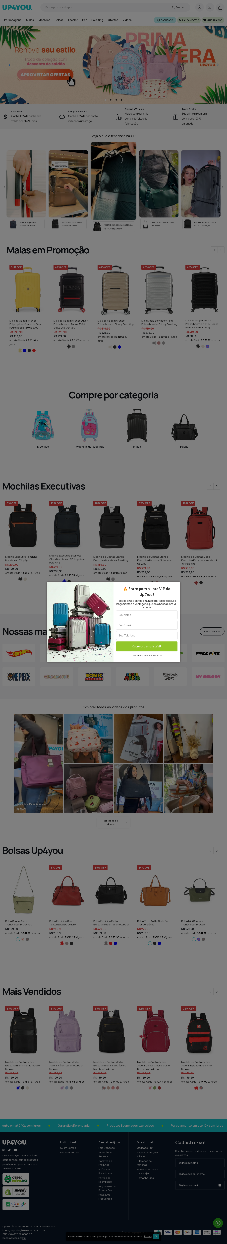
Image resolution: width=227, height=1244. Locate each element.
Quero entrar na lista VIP (146, 646)
